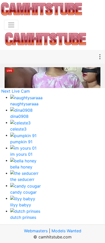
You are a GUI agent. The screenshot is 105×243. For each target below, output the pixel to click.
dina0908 (19, 116)
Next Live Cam (15, 91)
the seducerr (22, 179)
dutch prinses (23, 217)
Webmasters (36, 230)
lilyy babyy (20, 204)
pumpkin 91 (21, 141)
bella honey (21, 166)
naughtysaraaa (24, 103)
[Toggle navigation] (11, 25)
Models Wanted (66, 230)
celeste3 (18, 129)
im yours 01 (21, 154)
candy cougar (23, 192)
